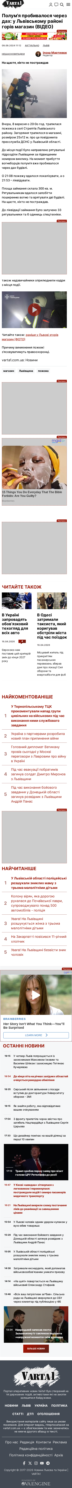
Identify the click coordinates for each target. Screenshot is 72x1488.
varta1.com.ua (11, 1428)
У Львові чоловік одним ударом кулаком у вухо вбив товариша (40, 1223)
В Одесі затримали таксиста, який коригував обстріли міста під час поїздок (52, 626)
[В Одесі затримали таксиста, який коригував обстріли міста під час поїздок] (52, 600)
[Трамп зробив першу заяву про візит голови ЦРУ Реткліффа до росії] (36, 1162)
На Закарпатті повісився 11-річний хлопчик (38, 939)
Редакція (27, 1442)
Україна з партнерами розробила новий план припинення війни (38, 736)
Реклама (34, 36)
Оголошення (48, 1414)
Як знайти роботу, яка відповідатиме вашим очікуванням (36, 1107)
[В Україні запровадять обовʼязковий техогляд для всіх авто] (17, 600)
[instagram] (36, 1464)
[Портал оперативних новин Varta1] (13, 4)
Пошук (62, 4)
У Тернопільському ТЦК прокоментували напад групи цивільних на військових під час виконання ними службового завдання (38, 716)
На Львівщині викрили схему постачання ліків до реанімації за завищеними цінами (40, 1209)
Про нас (11, 1442)
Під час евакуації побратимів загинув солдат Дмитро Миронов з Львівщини (38, 774)
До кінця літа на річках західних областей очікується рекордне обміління (40, 1078)
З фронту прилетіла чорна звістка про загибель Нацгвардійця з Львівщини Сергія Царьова (40, 1122)
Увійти (51, 4)
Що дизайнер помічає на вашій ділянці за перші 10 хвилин (39, 1137)
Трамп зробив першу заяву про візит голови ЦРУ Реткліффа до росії (39, 1172)
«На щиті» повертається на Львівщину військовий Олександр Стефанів (38, 1283)
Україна (41, 1405)
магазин (8, 370)
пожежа (43, 370)
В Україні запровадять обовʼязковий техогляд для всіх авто (15, 624)
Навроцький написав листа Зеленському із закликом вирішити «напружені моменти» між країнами (39, 1333)
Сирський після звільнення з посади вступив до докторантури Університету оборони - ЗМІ (38, 1093)
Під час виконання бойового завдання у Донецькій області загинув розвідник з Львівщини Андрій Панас (36, 794)
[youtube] (42, 1464)
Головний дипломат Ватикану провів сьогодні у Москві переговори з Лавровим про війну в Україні (38, 754)
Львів (46, 45)
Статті (17, 1414)
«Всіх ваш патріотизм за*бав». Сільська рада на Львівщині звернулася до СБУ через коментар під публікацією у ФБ (38, 1298)
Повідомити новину (56, 4)
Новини (11, 1405)
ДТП (30, 1414)
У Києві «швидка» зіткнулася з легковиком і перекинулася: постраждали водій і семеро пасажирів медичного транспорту (39, 1190)
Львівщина (26, 370)
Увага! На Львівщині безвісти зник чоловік (38, 952)
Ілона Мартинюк (55, 52)
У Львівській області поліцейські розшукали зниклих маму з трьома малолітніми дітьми (39, 882)
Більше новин (36, 1348)
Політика (59, 1405)
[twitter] (30, 1464)
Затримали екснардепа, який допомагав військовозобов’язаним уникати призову (39, 1270)
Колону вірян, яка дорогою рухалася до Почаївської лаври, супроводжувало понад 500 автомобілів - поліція (37, 903)
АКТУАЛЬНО (32, 45)
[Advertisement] (34, 248)
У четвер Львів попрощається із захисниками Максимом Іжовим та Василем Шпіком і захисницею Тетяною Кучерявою (38, 1061)
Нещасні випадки (13, 54)
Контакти (43, 1442)
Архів (58, 1455)
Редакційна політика (36, 1449)
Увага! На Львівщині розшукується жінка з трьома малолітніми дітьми (35, 923)
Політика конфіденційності (30, 1455)
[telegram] (48, 1464)
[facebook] (24, 1464)
